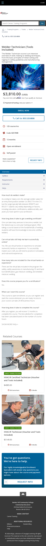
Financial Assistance (13, 526)
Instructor (6, 184)
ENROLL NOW (23, 110)
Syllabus (5, 176)
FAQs (4, 188)
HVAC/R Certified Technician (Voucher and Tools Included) (21, 379)
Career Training (12, 516)
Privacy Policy (34, 541)
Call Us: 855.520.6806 (11, 36)
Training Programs (13, 29)
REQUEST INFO (36, 160)
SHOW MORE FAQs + (10, 324)
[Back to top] (23, 502)
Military (9, 524)
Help (8, 529)
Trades (24, 29)
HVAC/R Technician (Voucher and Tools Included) (22, 433)
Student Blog (27, 524)
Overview (5, 172)
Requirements (7, 180)
